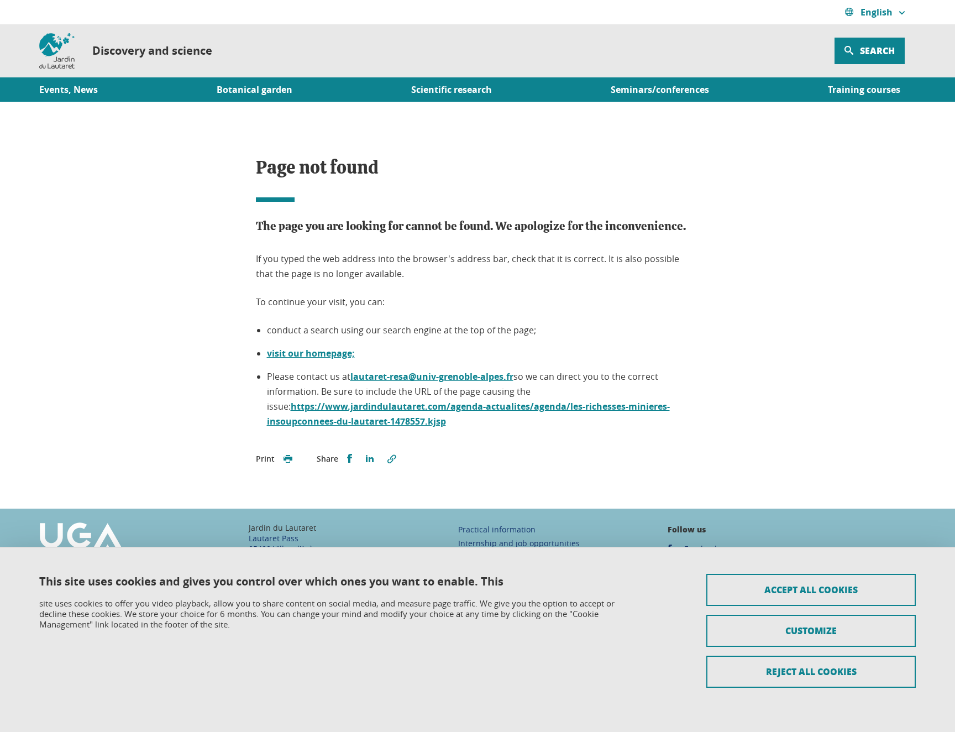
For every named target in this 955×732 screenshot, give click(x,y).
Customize (811, 630)
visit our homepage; (311, 353)
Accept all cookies (811, 589)
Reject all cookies (811, 671)
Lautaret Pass (273, 538)
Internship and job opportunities (519, 543)
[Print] (288, 459)
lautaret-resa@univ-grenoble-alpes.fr (431, 376)
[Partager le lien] (391, 459)
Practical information (497, 529)
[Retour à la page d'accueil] (57, 51)
